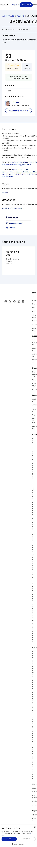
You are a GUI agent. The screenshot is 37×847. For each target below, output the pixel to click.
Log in (14, 5)
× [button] (35, 827)
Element (5, 192)
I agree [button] (9, 839)
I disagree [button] (26, 839)
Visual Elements (17, 208)
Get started (26, 5)
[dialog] (18, 836)
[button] (18, 844)
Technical (5, 208)
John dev (15, 102)
